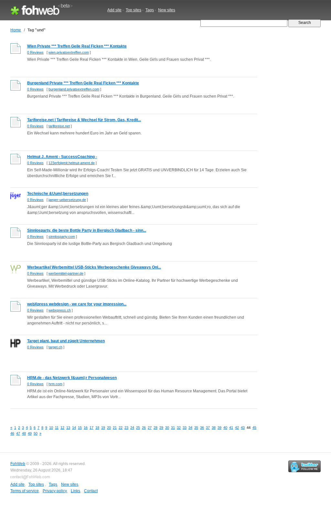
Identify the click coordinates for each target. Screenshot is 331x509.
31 (173, 427)
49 (30, 433)
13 (68, 427)
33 (185, 427)
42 (237, 427)
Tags (149, 10)
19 (103, 427)
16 (86, 427)
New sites (166, 10)
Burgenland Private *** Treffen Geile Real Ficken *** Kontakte (83, 83)
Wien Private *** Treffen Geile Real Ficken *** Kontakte (77, 46)
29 (161, 427)
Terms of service (24, 491)
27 (150, 427)
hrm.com (55, 384)
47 (18, 433)
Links (75, 491)
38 (214, 427)
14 (74, 427)
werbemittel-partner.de (65, 273)
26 (144, 427)
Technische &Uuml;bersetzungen (57, 193)
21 (115, 427)
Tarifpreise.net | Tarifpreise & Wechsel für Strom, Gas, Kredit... (84, 120)
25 (138, 427)
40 (225, 427)
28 (155, 427)
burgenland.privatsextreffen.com (73, 89)
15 (80, 427)
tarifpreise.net (59, 126)
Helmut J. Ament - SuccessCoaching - (62, 156)
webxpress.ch (59, 310)
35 (196, 427)
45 (254, 427)
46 (12, 433)
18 (97, 427)
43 (243, 427)
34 (190, 427)
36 (202, 427)
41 (231, 427)
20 (109, 427)
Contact (91, 491)
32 (179, 427)
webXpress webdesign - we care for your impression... (76, 304)
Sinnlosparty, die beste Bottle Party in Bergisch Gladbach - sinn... (86, 230)
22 (121, 427)
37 (208, 427)
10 (51, 427)
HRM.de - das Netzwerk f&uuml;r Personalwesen (72, 378)
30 (167, 427)
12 (62, 427)
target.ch (55, 347)
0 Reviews (35, 52)
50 (35, 433)
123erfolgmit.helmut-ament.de (71, 163)
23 (126, 427)
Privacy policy (55, 491)
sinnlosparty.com (61, 237)
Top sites (133, 10)
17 (91, 427)
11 (57, 427)
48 (24, 433)
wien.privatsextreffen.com (68, 52)
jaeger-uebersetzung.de (67, 200)
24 (132, 427)
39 (219, 427)
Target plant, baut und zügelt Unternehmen (66, 341)
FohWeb (17, 463)
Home (15, 30)
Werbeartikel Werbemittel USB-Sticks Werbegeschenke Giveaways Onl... (94, 267)
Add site (114, 10)
